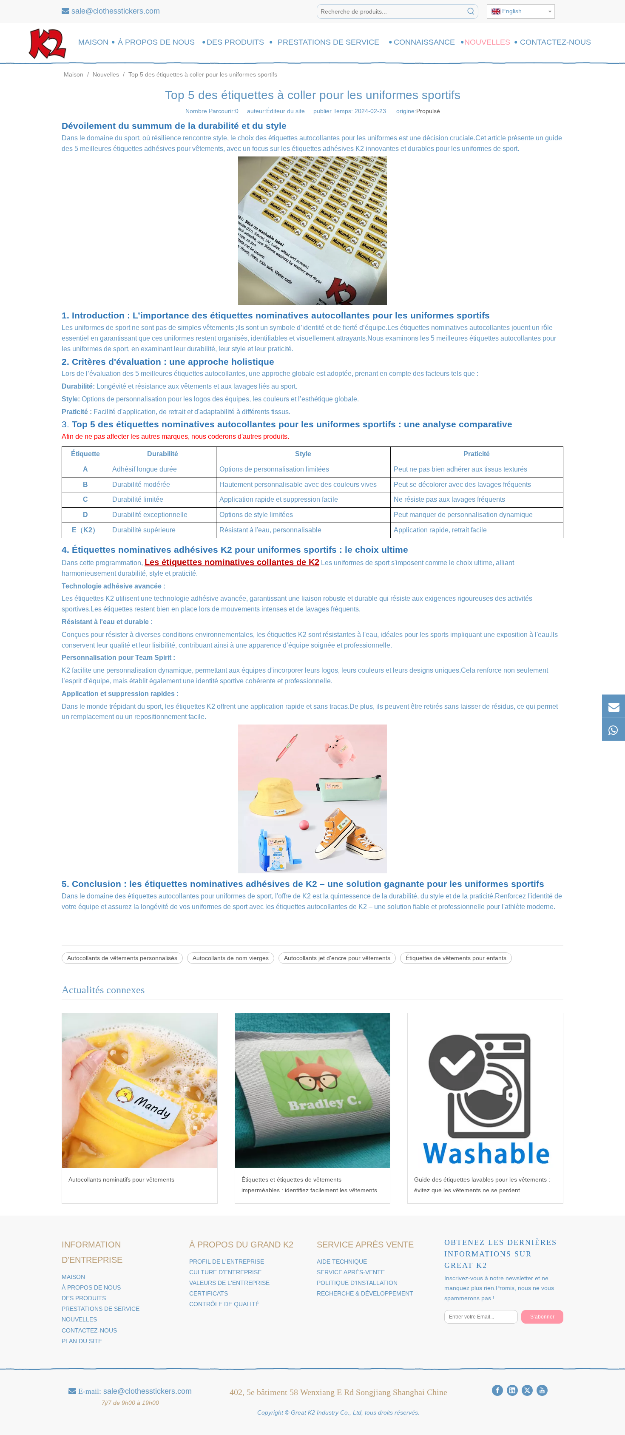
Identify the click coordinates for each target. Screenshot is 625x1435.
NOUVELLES (79, 1319)
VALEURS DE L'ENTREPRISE (229, 1282)
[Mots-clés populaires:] (471, 11)
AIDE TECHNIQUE (342, 1261)
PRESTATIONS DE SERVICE (100, 1308)
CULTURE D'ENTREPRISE (225, 1272)
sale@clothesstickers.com (115, 11)
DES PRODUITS (84, 1298)
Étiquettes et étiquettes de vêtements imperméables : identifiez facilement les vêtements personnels (309, 1186)
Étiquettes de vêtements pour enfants (456, 958)
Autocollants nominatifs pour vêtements (121, 1179)
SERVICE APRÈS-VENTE (351, 1272)
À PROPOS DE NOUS (91, 1287)
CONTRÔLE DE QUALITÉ (224, 1304)
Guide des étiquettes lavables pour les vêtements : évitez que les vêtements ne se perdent (482, 1184)
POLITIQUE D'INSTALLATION (357, 1282)
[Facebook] (497, 1390)
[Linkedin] (512, 1390)
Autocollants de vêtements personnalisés (122, 958)
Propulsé (428, 111)
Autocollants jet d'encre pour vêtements (337, 958)
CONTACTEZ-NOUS (89, 1330)
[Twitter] (527, 1390)
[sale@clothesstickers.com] (613, 705)
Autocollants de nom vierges (231, 958)
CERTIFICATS (208, 1293)
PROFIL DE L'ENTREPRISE (226, 1261)
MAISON (73, 1276)
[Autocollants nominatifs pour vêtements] (139, 1090)
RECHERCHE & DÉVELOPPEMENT (365, 1293)
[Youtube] (542, 1390)
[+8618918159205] (613, 729)
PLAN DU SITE (82, 1341)
